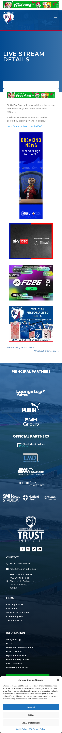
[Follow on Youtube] (39, 549)
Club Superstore (14, 604)
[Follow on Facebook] (22, 549)
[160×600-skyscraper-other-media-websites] (31, 218)
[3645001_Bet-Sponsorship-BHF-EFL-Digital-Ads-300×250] (31, 258)
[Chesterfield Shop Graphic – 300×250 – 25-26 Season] (31, 341)
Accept (31, 707)
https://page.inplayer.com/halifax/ (24, 126)
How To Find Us (14, 651)
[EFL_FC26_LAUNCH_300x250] (31, 299)
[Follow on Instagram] (34, 549)
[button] (57, 680)
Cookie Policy (21, 729)
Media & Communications (19, 647)
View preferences (31, 722)
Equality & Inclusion (16, 655)
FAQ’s (9, 643)
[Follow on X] (28, 549)
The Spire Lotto (14, 620)
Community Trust (15, 616)
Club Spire (11, 608)
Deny (31, 714)
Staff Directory (14, 663)
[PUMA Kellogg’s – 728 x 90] (31, 7)
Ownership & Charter (17, 667)
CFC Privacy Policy (37, 729)
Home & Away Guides (17, 659)
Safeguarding (13, 639)
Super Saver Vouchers (17, 612)
